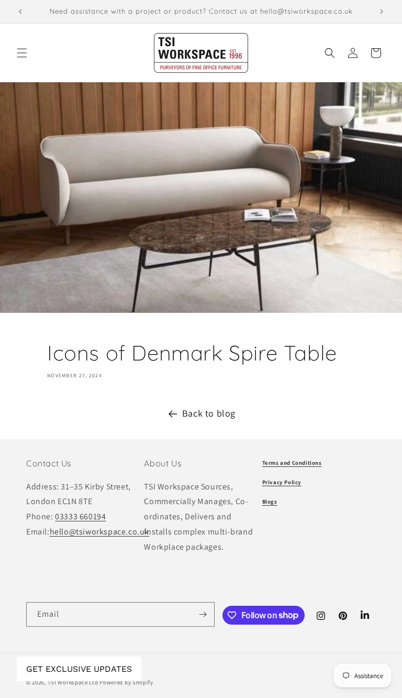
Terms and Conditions (292, 462)
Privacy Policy (282, 482)
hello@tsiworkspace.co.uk (99, 531)
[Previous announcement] (20, 11)
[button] (22, 52)
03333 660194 (80, 516)
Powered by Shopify (126, 682)
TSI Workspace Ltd (73, 682)
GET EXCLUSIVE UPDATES (79, 669)
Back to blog (209, 413)
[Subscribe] (202, 614)
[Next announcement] (381, 11)
